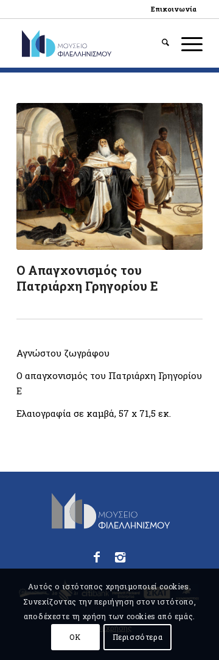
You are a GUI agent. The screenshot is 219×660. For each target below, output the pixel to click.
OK (74, 637)
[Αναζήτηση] (159, 43)
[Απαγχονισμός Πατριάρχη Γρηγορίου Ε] (109, 176)
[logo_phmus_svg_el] (90, 43)
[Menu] (186, 43)
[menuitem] (174, 9)
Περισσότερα (138, 637)
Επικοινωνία (173, 8)
